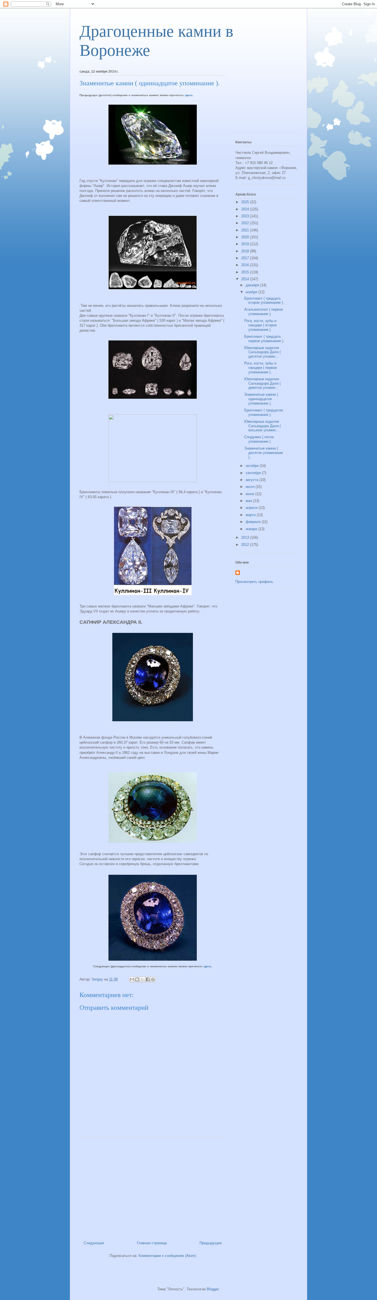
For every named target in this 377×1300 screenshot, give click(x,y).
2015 (245, 272)
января (252, 529)
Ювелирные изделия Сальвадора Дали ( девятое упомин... (262, 383)
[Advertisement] (152, 1186)
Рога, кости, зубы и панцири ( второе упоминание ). (260, 325)
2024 (245, 209)
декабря (253, 285)
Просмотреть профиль (254, 582)
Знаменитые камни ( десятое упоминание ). (263, 452)
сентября (254, 473)
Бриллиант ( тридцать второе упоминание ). (264, 300)
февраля (254, 522)
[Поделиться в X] (142, 979)
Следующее (94, 1243)
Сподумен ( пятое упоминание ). (259, 439)
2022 (245, 223)
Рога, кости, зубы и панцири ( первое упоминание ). (260, 367)
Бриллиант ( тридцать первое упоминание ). (264, 338)
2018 (245, 251)
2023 (245, 216)
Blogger (213, 1289)
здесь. (189, 95)
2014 (245, 279)
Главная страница (152, 1243)
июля (251, 487)
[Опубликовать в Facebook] (147, 979)
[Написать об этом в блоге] (137, 979)
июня (250, 494)
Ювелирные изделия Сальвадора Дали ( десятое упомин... (262, 352)
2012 (245, 545)
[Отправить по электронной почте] (132, 979)
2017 (245, 258)
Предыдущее (211, 1243)
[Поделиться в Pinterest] (153, 979)
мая (249, 501)
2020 (245, 237)
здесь (207, 966)
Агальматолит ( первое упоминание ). (263, 311)
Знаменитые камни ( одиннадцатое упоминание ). (261, 398)
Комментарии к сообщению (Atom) (167, 1256)
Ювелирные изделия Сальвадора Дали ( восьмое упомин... (262, 425)
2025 (245, 202)
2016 (245, 265)
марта (251, 515)
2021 (245, 230)
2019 (245, 244)
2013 (245, 537)
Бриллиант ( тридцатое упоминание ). (263, 412)
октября (253, 466)
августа (252, 480)
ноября (252, 292)
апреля (252, 508)
